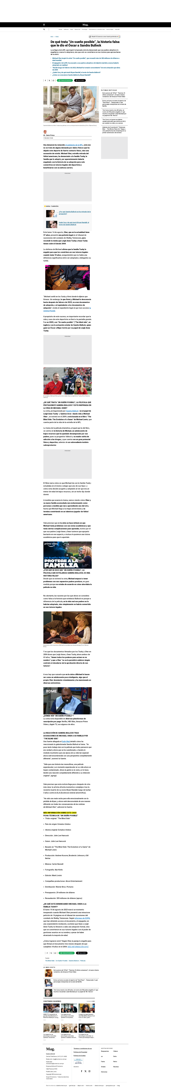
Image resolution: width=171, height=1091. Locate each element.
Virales (103, 1067)
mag (118, 1085)
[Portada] (50, 1052)
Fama (103, 1061)
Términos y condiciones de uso (83, 1048)
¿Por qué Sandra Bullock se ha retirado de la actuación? (75, 213)
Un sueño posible (61, 961)
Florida (60, 29)
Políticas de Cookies (80, 1055)
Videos (115, 1051)
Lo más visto (49, 967)
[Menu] (45, 25)
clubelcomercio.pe (61, 1085)
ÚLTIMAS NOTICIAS (109, 90)
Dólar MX (117, 29)
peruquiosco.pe (110, 1085)
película (82, 961)
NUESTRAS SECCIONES (107, 1048)
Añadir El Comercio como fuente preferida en (105, 36)
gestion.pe (72, 1085)
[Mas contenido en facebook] (82, 1071)
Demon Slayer (109, 29)
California (66, 29)
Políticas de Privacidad (80, 1052)
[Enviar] (44, 29)
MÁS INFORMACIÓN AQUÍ (78, 947)
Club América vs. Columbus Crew (97, 29)
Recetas (116, 1067)
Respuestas (105, 1051)
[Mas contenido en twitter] (85, 1071)
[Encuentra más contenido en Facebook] (45, 80)
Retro (115, 1061)
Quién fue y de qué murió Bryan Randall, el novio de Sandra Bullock (74, 224)
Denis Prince (50, 135)
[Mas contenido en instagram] (89, 1071)
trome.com (89, 1085)
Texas (71, 29)
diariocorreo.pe (99, 1085)
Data (114, 1056)
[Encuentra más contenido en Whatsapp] (53, 80)
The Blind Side (49, 961)
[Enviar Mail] (44, 135)
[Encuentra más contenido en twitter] (49, 80)
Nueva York (77, 29)
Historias (104, 1072)
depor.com (81, 1085)
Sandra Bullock (74, 961)
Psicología (84, 29)
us (102, 1056)
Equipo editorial (50, 1053)
